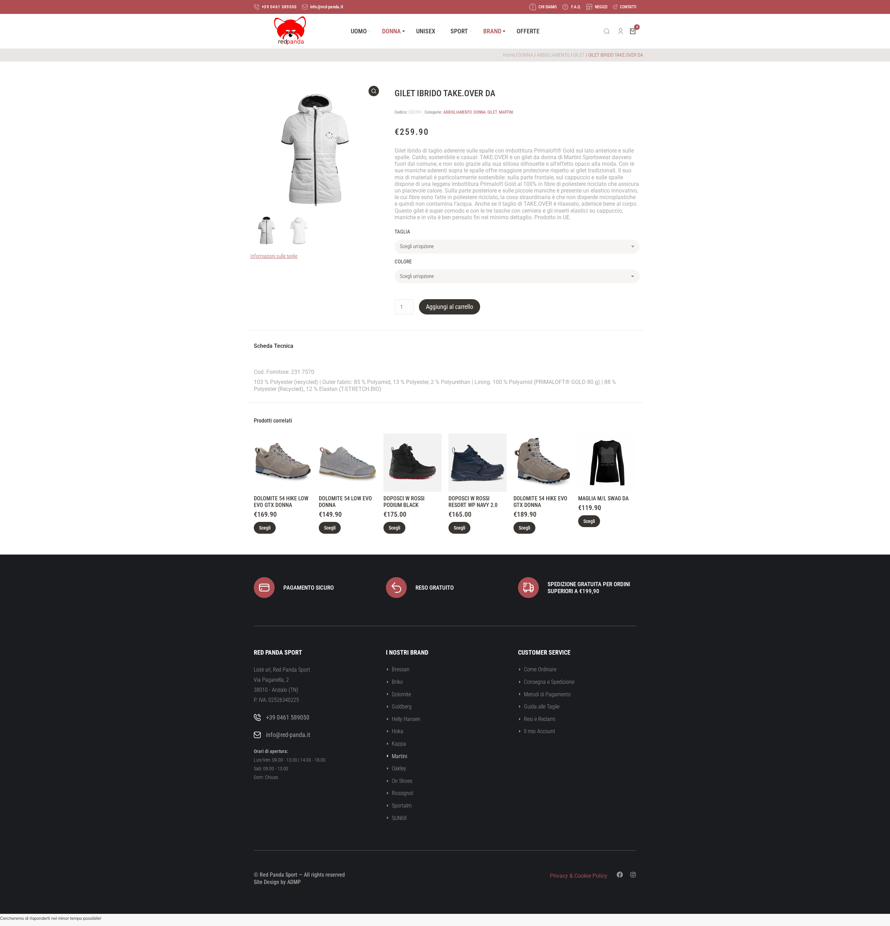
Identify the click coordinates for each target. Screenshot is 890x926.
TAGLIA (402, 232)
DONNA (525, 55)
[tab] (273, 347)
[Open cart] (632, 31)
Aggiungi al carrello (449, 306)
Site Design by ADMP (277, 882)
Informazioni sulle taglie (274, 256)
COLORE (403, 262)
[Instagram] (633, 874)
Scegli (264, 528)
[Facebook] (620, 874)
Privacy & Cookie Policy (578, 875)
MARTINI (506, 112)
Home (509, 55)
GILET (578, 55)
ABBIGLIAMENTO (553, 55)
